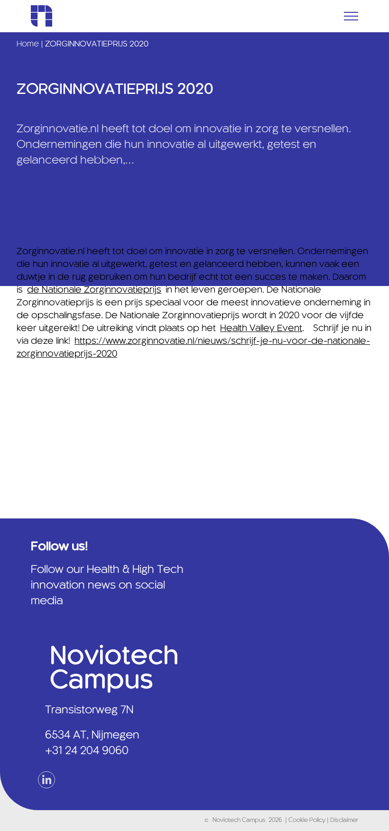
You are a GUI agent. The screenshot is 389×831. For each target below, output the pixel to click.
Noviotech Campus (239, 820)
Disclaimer (344, 820)
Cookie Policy (307, 820)
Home (28, 44)
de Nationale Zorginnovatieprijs (94, 290)
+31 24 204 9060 (87, 751)
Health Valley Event (261, 328)
